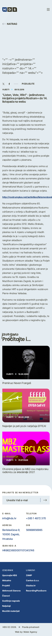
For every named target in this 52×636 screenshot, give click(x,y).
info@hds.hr (9, 518)
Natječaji (6, 606)
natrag (12, 24)
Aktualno (6, 580)
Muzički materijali (11, 611)
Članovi (6, 595)
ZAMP (29, 575)
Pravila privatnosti (30, 627)
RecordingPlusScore (36, 590)
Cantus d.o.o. (32, 580)
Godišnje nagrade (11, 600)
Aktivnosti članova (11, 590)
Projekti (6, 585)
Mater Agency (30, 631)
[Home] (9, 9)
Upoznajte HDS (9, 575)
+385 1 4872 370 (36, 518)
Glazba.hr (31, 585)
